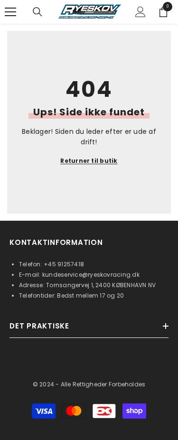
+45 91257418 (64, 264)
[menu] (10, 12)
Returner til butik (88, 161)
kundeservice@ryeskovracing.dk (91, 275)
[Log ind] (140, 12)
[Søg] (37, 12)
